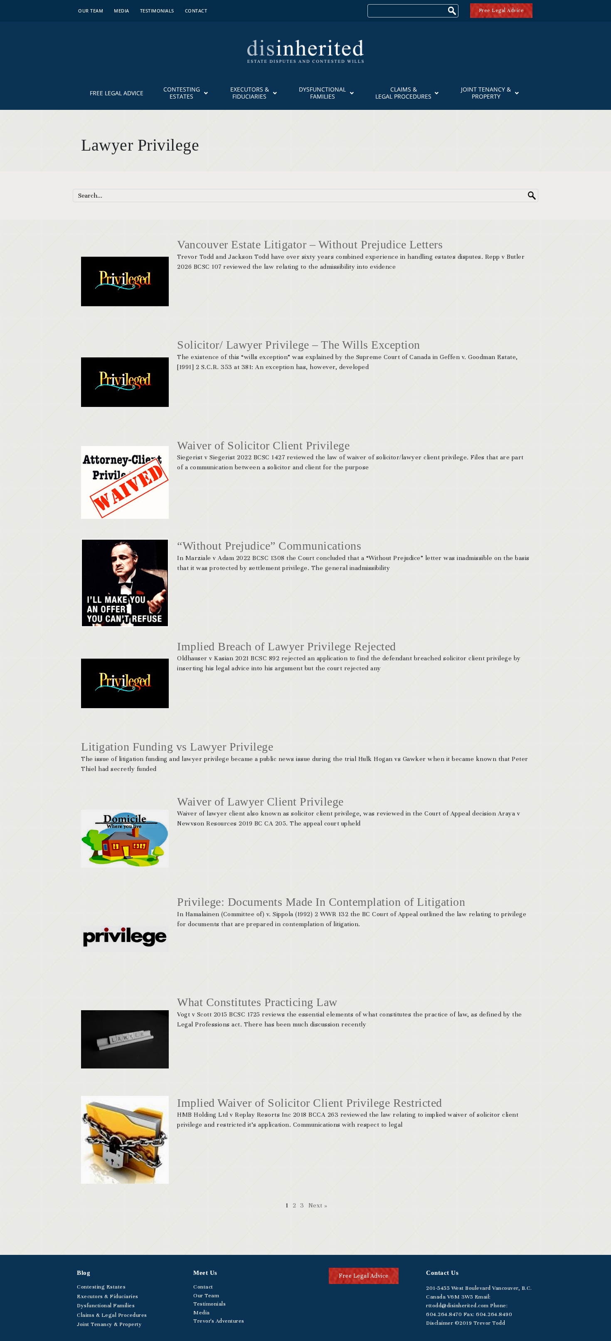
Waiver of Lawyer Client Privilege (260, 801)
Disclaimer (439, 1323)
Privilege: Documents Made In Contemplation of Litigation (321, 901)
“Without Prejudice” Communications (269, 545)
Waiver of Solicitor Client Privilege (263, 445)
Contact (196, 10)
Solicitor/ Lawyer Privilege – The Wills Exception (298, 344)
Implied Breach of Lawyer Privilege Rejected (286, 646)
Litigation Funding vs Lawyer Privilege (177, 746)
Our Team (90, 10)
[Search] (453, 12)
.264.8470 (444, 1314)
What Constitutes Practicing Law (257, 1002)
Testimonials (157, 10)
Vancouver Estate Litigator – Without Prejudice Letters (310, 244)
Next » (318, 1205)
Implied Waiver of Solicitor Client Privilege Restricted (309, 1102)
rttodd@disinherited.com (457, 1305)
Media (121, 10)
